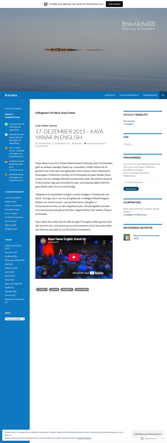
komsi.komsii (11, 221)
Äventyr (8, 252)
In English (128, 124)
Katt (6, 264)
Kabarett (67, 289)
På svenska (129, 121)
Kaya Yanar (82, 289)
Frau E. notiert (11, 213)
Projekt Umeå (11, 229)
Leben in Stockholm (13, 205)
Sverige (53, 126)
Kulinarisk (9, 268)
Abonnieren (131, 189)
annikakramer (15, 161)
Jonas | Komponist (13, 197)
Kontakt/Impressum (129, 95)
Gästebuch (110, 95)
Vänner (8, 295)
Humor (54, 289)
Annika (78, 143)
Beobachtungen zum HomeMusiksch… (17, 153)
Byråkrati (9, 256)
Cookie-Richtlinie (83, 438)
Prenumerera (132, 157)
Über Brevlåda (150, 95)
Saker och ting (11, 283)
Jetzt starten (114, 4)
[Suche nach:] (142, 144)
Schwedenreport (12, 209)
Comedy (42, 289)
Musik (7, 276)
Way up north (10, 225)
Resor (7, 279)
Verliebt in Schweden (14, 217)
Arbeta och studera (13, 245)
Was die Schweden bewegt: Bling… (16, 127)
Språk (44, 126)
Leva (37, 126)
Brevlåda (11, 95)
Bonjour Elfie (10, 201)
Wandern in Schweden (14, 299)
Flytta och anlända (13, 260)
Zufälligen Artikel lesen (135, 214)
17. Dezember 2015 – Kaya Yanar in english (69, 134)
